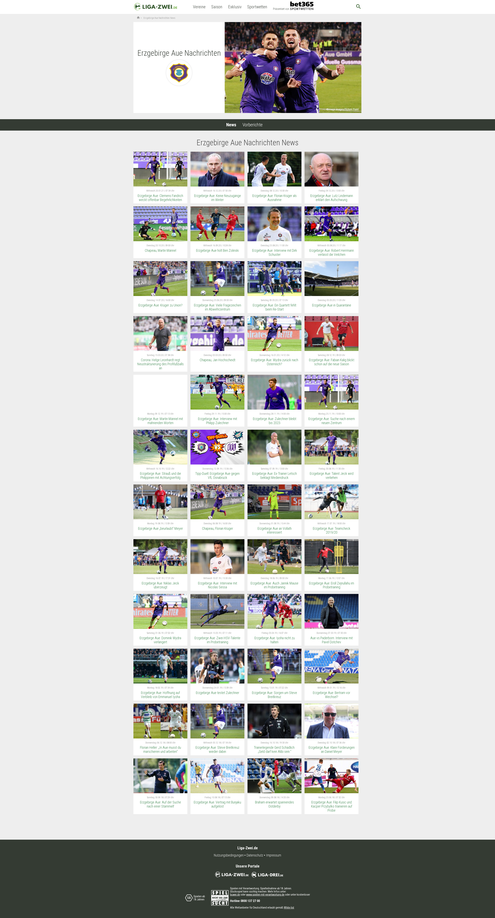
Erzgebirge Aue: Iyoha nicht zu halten (274, 640)
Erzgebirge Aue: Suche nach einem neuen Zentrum (331, 421)
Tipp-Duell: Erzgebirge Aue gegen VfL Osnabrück (217, 475)
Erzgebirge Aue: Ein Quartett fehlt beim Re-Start (274, 307)
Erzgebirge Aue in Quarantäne (331, 305)
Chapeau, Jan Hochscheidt (217, 360)
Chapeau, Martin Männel (160, 250)
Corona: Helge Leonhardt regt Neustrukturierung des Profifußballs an (160, 364)
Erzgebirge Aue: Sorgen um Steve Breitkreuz (274, 695)
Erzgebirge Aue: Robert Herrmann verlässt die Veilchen (331, 252)
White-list (289, 907)
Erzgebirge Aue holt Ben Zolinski (217, 250)
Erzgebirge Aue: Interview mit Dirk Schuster (274, 252)
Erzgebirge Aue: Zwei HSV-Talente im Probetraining (217, 640)
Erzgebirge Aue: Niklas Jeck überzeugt (160, 585)
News (231, 124)
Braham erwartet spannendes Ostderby (274, 804)
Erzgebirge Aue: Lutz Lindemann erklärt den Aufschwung (331, 198)
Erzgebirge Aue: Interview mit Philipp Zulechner (217, 421)
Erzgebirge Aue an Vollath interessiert (275, 530)
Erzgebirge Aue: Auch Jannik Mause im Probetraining (274, 585)
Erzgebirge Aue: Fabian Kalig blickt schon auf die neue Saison (331, 362)
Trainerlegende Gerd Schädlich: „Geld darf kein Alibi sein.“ (274, 749)
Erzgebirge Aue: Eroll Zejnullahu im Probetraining (331, 585)
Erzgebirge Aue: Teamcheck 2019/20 (331, 530)
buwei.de (235, 894)
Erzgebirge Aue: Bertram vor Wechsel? (331, 695)
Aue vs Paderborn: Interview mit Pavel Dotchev (331, 640)
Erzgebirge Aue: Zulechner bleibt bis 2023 (274, 421)
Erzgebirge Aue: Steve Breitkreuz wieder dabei (217, 749)
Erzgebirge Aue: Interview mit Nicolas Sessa (217, 585)
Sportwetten (257, 6)
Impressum (273, 855)
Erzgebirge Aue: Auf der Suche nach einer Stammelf (160, 804)
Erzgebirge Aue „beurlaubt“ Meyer (160, 528)
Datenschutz (255, 855)
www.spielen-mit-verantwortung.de (265, 894)
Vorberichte (252, 124)
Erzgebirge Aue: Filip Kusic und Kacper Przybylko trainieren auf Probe (331, 806)
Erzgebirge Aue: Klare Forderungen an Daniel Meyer (332, 749)
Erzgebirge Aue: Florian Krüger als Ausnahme (274, 198)
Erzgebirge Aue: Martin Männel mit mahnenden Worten (160, 421)
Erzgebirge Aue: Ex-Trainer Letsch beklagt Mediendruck (274, 475)
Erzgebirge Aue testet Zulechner (217, 693)
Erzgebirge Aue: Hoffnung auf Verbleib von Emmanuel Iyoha (160, 695)
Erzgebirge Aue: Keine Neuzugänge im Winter (217, 198)
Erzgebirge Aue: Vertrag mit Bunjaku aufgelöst (217, 804)
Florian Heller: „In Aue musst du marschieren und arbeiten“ (160, 749)
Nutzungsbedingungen (229, 855)
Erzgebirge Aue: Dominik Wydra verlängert (160, 640)
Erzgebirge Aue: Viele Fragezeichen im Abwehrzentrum (217, 307)
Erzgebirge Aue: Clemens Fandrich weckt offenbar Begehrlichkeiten (160, 198)
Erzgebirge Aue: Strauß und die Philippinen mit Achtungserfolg (160, 475)
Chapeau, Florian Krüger (217, 528)
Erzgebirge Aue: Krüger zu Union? (160, 305)
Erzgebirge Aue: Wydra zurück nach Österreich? (274, 362)
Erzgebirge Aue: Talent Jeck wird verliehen (331, 475)
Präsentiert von (281, 8)
